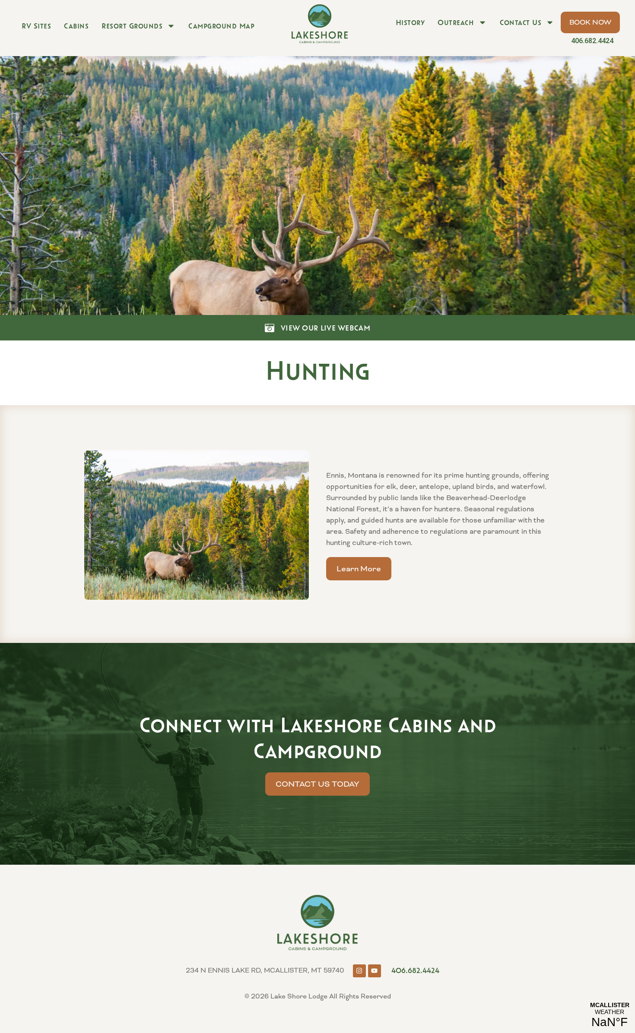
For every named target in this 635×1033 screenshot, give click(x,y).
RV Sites (36, 26)
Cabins (76, 26)
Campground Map (221, 26)
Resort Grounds (132, 26)
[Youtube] (374, 970)
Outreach (456, 22)
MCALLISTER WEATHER (609, 1015)
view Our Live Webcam (325, 328)
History (410, 22)
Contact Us (520, 22)
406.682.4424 (592, 41)
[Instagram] (359, 970)
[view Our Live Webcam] (269, 328)
